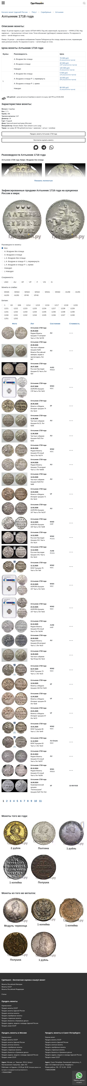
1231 (6, 312)
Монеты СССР (7, 987)
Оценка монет (6, 1005)
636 (19, 305)
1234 (35, 312)
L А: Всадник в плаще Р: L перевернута (21, 261)
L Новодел (9, 271)
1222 (16, 308)
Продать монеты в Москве (14, 1033)
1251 (6, 318)
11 (40, 801)
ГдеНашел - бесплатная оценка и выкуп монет (23, 980)
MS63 (27, 292)
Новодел (8, 268)
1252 (16, 318)
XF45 (26, 295)
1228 (63, 308)
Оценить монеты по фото (79, 1081)
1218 (66, 305)
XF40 (36, 295)
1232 (16, 312)
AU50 (16, 295)
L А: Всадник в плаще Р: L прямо (18, 265)
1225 (35, 308)
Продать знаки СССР (9, 1026)
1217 (57, 305)
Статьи (4, 994)
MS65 (6, 292)
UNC (6, 282)
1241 (16, 315)
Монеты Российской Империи (12, 984)
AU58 (67, 292)
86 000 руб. (67, 88)
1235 (44, 312)
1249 (72, 315)
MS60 (57, 292)
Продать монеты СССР (10, 1008)
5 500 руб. (68, 74)
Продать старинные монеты (11, 1018)
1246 (53, 315)
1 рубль (71, 848)
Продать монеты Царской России (13, 1011)
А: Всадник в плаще (13, 255)
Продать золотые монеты (10, 1013)
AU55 (77, 292)
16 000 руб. (68, 78)
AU (15, 282)
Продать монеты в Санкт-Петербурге (62, 1033)
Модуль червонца (15, 925)
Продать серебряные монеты (12, 1015)
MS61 (47, 292)
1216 (47, 305)
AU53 (6, 295)
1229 (72, 308)
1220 (75, 305)
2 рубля (15, 848)
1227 (53, 308)
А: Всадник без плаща (14, 251)
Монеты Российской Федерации (13, 989)
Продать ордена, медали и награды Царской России (20, 1023)
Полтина (43, 848)
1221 (6, 308)
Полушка (43, 882)
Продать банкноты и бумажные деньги (15, 1021)
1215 (38, 305)
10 (35, 801)
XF (22, 282)
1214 (28, 305)
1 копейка (15, 882)
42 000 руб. (68, 64)
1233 (25, 312)
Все (6, 248)
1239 (72, 312)
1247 (63, 315)
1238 (63, 312)
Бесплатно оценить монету (43, 140)
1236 (53, 312)
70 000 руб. (67, 59)
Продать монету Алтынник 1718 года (43, 134)
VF (30, 282)
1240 (6, 315)
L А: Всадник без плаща (14, 258)
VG (44, 282)
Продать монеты (10, 1001)
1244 (35, 315)
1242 (25, 315)
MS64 (16, 292)
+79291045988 (50, 1070)
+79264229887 (7, 1072)
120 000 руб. (67, 69)
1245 (44, 315)
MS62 (37, 292)
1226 (44, 308)
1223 (25, 308)
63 (12, 305)
